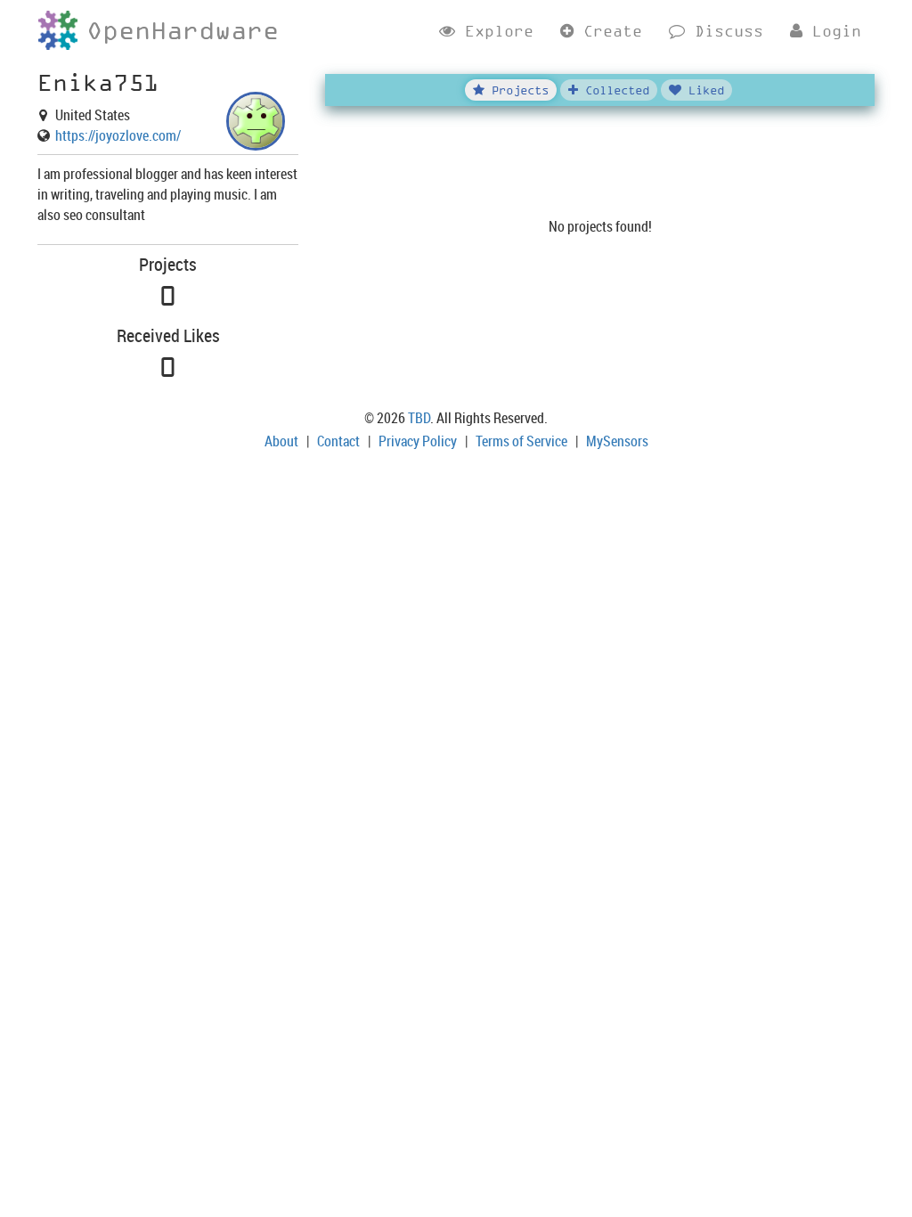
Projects (516, 89)
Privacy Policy (418, 441)
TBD (419, 418)
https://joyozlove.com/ (118, 135)
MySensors (617, 441)
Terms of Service (521, 441)
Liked (702, 89)
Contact (338, 441)
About (281, 441)
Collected (613, 89)
